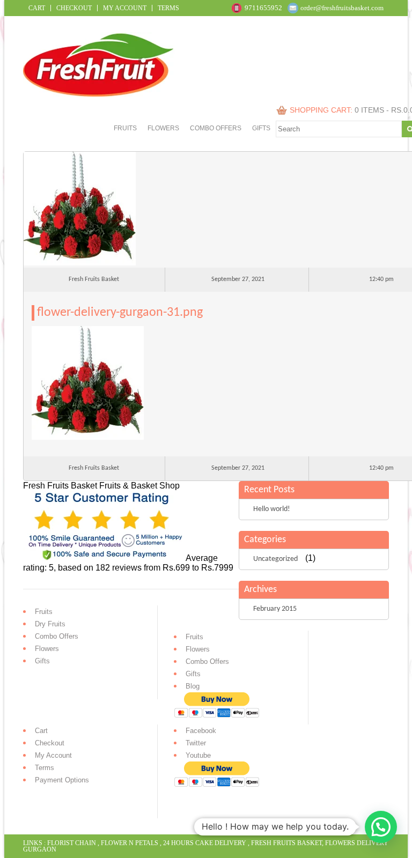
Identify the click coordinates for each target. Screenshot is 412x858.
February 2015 (275, 609)
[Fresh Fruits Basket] (99, 93)
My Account (124, 8)
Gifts (261, 128)
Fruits (125, 128)
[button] (381, 827)
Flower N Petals (129, 843)
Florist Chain (71, 843)
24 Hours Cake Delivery (204, 843)
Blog (193, 686)
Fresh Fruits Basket (286, 843)
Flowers (163, 128)
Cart (36, 8)
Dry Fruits (50, 624)
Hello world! (271, 509)
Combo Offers (215, 128)
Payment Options (62, 780)
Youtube (198, 755)
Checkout (74, 8)
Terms (168, 8)
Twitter (196, 743)
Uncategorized (275, 559)
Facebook (201, 731)
